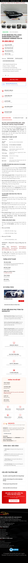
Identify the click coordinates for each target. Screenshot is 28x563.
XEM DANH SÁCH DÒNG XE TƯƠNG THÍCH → (12, 304)
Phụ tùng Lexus (3, 531)
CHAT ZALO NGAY (14, 500)
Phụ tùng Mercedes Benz (4, 537)
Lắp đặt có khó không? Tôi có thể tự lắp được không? (13, 480)
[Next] (25, 14)
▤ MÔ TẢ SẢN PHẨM (6, 117)
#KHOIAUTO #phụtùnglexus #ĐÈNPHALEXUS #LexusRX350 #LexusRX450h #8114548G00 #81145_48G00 (14, 248)
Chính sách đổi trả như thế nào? (10, 487)
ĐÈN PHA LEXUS (7, 392)
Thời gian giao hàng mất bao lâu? (10, 483)
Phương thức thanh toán (4, 544)
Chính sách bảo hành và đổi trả (6, 547)
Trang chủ (3, 3)
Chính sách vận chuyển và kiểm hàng (7, 545)
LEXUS (8, 3)
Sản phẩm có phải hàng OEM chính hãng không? (13, 475)
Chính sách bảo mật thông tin (5, 542)
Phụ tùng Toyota (3, 529)
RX (12, 3)
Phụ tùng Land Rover (4, 532)
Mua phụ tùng (14, 79)
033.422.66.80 (9, 440)
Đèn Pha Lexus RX (14, 392)
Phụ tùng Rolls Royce (4, 534)
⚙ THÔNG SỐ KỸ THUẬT (18, 117)
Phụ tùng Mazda (3, 535)
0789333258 (17, 437)
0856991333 (9, 437)
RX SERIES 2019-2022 (19, 3)
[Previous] (3, 14)
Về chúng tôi (2, 541)
